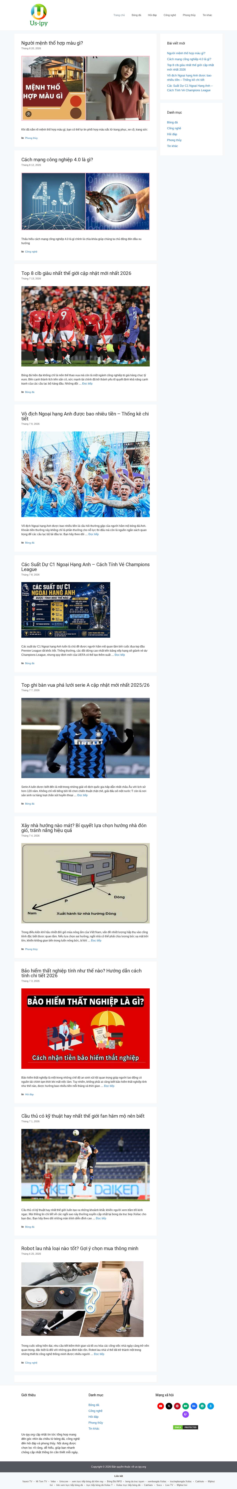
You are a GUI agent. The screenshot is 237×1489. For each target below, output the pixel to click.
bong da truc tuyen (134, 1481)
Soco (159, 1485)
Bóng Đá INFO (114, 1481)
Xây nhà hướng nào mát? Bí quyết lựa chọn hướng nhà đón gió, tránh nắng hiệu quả (83, 828)
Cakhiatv (199, 1481)
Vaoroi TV (27, 1481)
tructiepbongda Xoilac (181, 1481)
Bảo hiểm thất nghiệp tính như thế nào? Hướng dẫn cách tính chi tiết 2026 (81, 973)
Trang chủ (119, 15)
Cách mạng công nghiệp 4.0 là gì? (57, 159)
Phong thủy (189, 15)
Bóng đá (136, 15)
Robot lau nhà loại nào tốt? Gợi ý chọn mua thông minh (79, 1248)
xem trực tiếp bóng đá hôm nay (87, 1481)
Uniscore (63, 1481)
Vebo (53, 1481)
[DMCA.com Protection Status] (185, 1427)
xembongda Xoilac (157, 1481)
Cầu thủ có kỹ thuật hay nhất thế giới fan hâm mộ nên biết (83, 1116)
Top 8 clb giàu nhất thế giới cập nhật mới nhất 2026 (76, 273)
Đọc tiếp (87, 383)
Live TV (169, 1485)
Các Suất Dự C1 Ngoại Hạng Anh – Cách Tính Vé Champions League (85, 567)
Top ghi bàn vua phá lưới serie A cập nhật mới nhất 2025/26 (85, 685)
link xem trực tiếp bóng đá (69, 1485)
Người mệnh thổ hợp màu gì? (52, 43)
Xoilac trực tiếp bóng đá (128, 1485)
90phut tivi (182, 1485)
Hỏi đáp (152, 15)
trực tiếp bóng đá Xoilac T (99, 1485)
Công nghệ (170, 15)
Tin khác (207, 15)
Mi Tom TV (41, 1481)
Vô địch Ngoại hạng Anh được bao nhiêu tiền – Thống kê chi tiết (85, 416)
